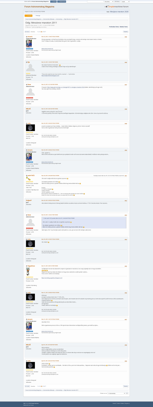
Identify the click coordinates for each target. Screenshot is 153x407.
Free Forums (31, 405)
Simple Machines (35, 403)
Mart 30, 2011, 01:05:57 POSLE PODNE (50, 239)
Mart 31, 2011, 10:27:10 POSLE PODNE (50, 319)
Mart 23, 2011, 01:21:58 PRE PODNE (50, 84)
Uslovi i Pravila (120, 403)
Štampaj (126, 31)
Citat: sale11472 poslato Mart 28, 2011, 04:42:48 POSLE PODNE (59, 218)
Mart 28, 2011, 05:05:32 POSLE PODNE (50, 200)
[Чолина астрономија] (26, 140)
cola (29, 123)
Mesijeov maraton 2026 (119, 11)
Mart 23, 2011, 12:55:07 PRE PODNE (50, 62)
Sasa (29, 84)
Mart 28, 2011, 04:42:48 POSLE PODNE (50, 175)
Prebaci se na (103, 393)
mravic (30, 37)
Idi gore (27, 386)
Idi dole (27, 31)
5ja (29, 62)
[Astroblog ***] (26, 283)
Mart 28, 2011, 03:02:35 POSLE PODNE (50, 123)
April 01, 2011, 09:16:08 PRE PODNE (50, 344)
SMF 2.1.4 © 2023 (27, 403)
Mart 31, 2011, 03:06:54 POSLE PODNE (50, 292)
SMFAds (25, 405)
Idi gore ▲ (127, 403)
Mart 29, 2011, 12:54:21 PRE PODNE (50, 214)
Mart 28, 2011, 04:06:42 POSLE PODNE (50, 150)
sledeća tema (124, 27)
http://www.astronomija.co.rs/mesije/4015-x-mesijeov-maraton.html (65, 87)
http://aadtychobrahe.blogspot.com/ (50, 75)
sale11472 (31, 175)
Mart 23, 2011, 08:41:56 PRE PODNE (50, 108)
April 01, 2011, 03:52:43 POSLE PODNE (50, 360)
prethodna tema (114, 27)
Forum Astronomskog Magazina (39, 6)
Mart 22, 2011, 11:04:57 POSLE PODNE (50, 36)
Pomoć (114, 403)
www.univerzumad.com (47, 48)
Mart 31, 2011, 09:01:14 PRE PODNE (50, 266)
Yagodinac (31, 266)
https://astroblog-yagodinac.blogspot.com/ (52, 278)
